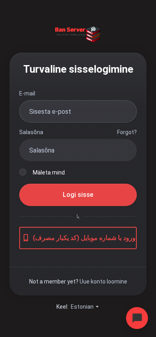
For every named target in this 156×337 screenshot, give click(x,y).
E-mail (27, 93)
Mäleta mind (49, 172)
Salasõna (31, 132)
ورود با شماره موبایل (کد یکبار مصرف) (84, 238)
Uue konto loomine (103, 281)
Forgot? (127, 132)
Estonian (83, 306)
